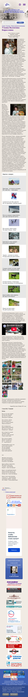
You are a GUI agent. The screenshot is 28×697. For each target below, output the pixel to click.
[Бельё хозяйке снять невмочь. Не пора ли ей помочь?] (14, 292)
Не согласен (14, 694)
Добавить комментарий (10, 492)
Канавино (8, 25)
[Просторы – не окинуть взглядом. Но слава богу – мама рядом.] (14, 184)
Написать (14, 550)
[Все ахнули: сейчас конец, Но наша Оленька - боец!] (14, 226)
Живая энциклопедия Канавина (18, 25)
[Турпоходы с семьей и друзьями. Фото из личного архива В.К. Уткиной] (7, 367)
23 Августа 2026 (14, 562)
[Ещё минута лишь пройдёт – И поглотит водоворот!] (14, 239)
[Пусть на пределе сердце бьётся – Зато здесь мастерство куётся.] (14, 212)
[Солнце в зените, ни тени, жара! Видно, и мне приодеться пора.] (14, 265)
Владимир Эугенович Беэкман (14, 564)
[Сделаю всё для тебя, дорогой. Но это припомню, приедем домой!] (14, 199)
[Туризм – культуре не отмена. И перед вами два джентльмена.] (14, 252)
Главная (3, 25)
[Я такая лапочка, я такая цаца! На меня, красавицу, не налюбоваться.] (14, 279)
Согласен (6, 694)
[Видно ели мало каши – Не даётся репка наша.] (14, 305)
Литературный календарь (14, 560)
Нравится (4, 489)
